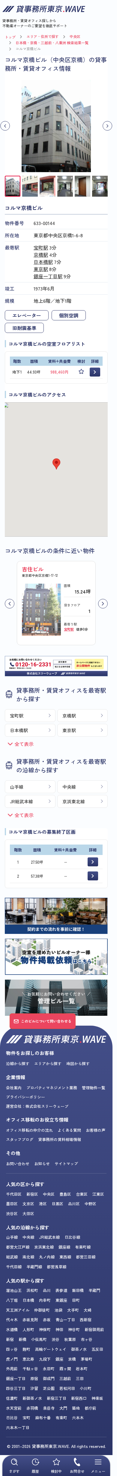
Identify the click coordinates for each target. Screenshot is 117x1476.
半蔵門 (94, 1290)
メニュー (98, 1471)
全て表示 (24, 743)
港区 (43, 1203)
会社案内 (14, 1087)
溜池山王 (14, 1290)
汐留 (34, 1388)
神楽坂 (97, 1398)
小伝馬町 (39, 1339)
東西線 (65, 1257)
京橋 (72, 1359)
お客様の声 (95, 1130)
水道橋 (12, 1329)
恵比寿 (28, 1359)
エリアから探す (48, 1063)
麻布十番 (43, 1417)
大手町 (73, 1310)
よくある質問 (69, 1130)
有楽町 (61, 1417)
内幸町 (45, 1300)
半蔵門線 (34, 1266)
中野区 (90, 1203)
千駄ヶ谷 (30, 1368)
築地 (76, 1408)
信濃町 (12, 1398)
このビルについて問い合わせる (46, 1021)
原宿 (34, 1378)
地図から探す (78, 1063)
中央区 (75, 36)
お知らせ (42, 1163)
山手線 (16, 787)
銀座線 (64, 1247)
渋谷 (55, 1339)
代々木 (12, 1319)
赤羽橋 (32, 1408)
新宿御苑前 (94, 1329)
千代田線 (14, 1266)
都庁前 (90, 1408)
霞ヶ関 (65, 1368)
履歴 (35, 1471)
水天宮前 (14, 1408)
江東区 (98, 1194)
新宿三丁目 (56, 1398)
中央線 (69, 787)
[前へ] (9, 603)
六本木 (78, 1417)
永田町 (49, 1368)
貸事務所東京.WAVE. (51, 1446)
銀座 (59, 1359)
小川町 (86, 1388)
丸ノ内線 (47, 1257)
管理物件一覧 (93, 1087)
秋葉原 (70, 1339)
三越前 (65, 1378)
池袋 (58, 1310)
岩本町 (82, 1368)
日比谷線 (72, 1237)
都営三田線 (85, 1257)
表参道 (61, 1290)
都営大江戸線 (17, 1247)
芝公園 (49, 1388)
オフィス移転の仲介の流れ (29, 1130)
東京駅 (41, 269)
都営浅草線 (56, 1266)
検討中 (56, 1471)
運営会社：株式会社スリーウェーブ (37, 1106)
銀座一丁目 (16, 1378)
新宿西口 (79, 1398)
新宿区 (32, 1194)
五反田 (97, 1349)
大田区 (28, 1213)
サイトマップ (66, 1163)
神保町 (45, 1329)
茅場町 (86, 1359)
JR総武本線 (21, 801)
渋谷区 (12, 1213)
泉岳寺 (49, 1408)
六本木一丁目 (17, 1427)
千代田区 (14, 1194)
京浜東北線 (73, 801)
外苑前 (12, 1368)
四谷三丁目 (16, 1388)
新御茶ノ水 (32, 1398)
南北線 (28, 1257)
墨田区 (12, 1203)
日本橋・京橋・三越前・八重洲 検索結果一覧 (52, 42)
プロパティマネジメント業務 (51, 1087)
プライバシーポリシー (25, 1097)
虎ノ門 (12, 1359)
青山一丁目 (65, 1319)
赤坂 (47, 1319)
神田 (59, 1329)
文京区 (28, 1203)
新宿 (10, 1339)
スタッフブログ (19, 1139)
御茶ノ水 (79, 1349)
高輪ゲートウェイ (50, 1349)
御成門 (49, 1378)
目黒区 (57, 1203)
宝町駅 (41, 247)
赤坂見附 (30, 1319)
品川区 (74, 1203)
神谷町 (74, 1329)
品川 (47, 1290)
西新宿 (86, 1319)
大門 (63, 1408)
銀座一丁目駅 (48, 276)
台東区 (82, 1194)
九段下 (45, 1359)
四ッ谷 (12, 1349)
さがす (14, 1471)
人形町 (28, 1329)
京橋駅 (41, 254)
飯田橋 (78, 1290)
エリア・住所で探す (42, 36)
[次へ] (103, 603)
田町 (76, 1300)
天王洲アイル (17, 1310)
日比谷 (12, 1417)
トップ (10, 36)
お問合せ (77, 1471)
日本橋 (28, 1300)
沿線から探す (17, 1063)
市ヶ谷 (86, 1339)
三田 (80, 1378)
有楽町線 (83, 1247)
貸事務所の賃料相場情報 (59, 1139)
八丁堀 (12, 1300)
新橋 (22, 1339)
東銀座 (61, 1300)
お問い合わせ (17, 1163)
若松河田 (67, 1388)
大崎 (88, 1310)
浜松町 (32, 1290)
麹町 (26, 1349)
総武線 (12, 1257)
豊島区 (65, 1194)
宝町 (26, 1417)
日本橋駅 (43, 261)
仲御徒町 (42, 1310)
